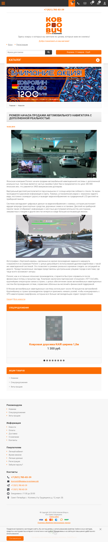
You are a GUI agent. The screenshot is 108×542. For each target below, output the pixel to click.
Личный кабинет (16, 451)
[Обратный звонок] (78, 3)
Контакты (13, 440)
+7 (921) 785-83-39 (54, 9)
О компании (14, 437)
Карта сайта (54, 517)
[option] (54, 84)
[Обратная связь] (85, 3)
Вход (10, 45)
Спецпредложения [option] (19, 308)
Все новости (19, 299)
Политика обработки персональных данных (54, 523)
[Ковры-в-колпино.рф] (54, 25)
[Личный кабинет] (104, 3)
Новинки (14, 378)
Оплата (12, 430)
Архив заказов (15, 455)
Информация (14, 423)
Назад (9, 299)
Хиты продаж (17, 387)
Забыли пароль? (16, 465)
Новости (12, 427)
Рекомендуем (14, 405)
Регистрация (22, 45)
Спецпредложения (19, 382)
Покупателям (14, 447)
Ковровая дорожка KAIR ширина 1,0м (54, 344)
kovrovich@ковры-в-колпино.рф (25, 481)
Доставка (13, 434)
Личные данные (16, 458)
